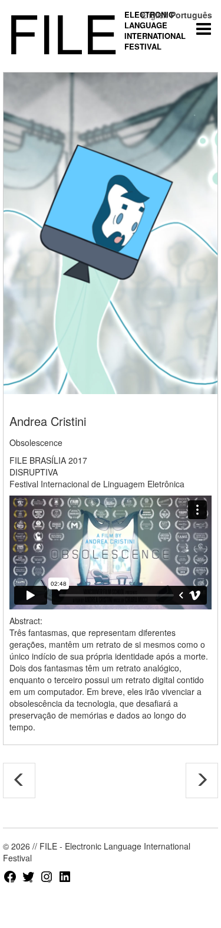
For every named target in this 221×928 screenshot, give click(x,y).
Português (191, 15)
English (154, 15)
